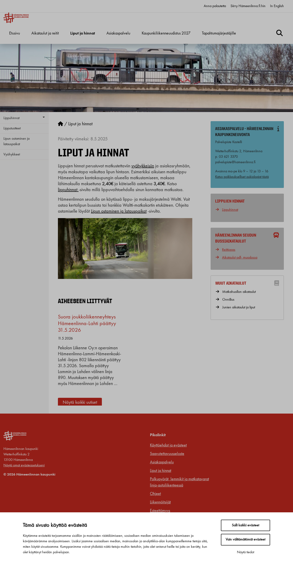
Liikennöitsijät (160, 502)
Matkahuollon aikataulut (239, 292)
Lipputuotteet (12, 128)
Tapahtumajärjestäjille (219, 33)
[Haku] (279, 33)
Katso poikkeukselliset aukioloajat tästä (242, 177)
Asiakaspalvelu (118, 33)
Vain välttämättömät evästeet (245, 539)
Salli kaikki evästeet (245, 525)
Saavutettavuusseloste (167, 454)
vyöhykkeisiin (142, 166)
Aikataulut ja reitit (45, 33)
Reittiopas (228, 250)
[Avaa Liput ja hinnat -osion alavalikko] (82, 43)
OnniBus (228, 300)
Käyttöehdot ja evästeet (168, 445)
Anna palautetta (215, 6)
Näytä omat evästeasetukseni (24, 465)
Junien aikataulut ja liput (238, 307)
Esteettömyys (160, 511)
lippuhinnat (68, 190)
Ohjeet (155, 494)
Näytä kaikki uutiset (80, 402)
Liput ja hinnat (82, 33)
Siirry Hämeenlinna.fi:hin (248, 6)
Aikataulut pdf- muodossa (239, 257)
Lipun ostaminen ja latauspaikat (16, 141)
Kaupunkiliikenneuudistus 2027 (166, 33)
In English (277, 6)
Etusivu (14, 33)
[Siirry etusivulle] (60, 124)
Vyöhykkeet (11, 154)
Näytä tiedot (245, 552)
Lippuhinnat (11, 118)
